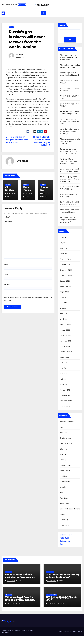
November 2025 (66, 275)
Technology (64, 520)
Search (62, 25)
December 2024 (66, 335)
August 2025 (64, 292)
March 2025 (64, 319)
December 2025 (66, 270)
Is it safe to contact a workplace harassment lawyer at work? (68, 220)
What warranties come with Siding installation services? (70, 141)
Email (6, 274)
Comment (8, 222)
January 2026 (65, 265)
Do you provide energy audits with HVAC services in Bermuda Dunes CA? (69, 151)
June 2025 (64, 303)
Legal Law (64, 476)
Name (6, 264)
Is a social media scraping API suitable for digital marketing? (69, 131)
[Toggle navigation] (43, 13)
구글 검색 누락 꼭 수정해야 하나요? (61, 598)
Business (63, 432)
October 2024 (65, 346)
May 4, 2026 (11, 603)
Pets (61, 492)
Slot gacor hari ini (66, 535)
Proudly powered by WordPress (11, 630)
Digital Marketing (66, 443)
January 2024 (65, 395)
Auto (61, 427)
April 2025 (63, 314)
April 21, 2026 (52, 603)
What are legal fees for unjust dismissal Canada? (20, 598)
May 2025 (63, 308)
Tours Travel (64, 525)
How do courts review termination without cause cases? (69, 121)
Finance (11, 26)
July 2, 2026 (11, 581)
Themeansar (5, 632)
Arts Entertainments (67, 422)
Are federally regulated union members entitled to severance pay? (69, 179)
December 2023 (66, 401)
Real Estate (64, 498)
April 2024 (63, 379)
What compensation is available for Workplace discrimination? (68, 57)
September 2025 (66, 286)
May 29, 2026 (51, 581)
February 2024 (65, 390)
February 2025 (65, 324)
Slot (61, 544)
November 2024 (66, 341)
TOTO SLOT (64, 538)
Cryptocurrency (65, 438)
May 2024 (63, 373)
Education (63, 449)
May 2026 (63, 243)
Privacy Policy (77, 631)
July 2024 (63, 363)
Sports (62, 514)
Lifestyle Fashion (66, 482)
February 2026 (65, 259)
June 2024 (64, 368)
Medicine (63, 487)
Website (7, 284)
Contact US (68, 631)
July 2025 (63, 297)
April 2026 (63, 248)
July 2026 (63, 237)
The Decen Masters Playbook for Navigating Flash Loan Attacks (69, 161)
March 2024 (64, 384)
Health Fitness (65, 465)
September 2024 (66, 352)
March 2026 (64, 254)
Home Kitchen (65, 471)
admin (21, 55)
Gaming (63, 460)
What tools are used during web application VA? (62, 576)
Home (61, 631)
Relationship (64, 503)
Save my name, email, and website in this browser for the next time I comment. (28, 299)
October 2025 (65, 281)
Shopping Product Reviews (70, 509)
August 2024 (64, 357)
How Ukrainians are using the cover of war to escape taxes (17, 140)
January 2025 (65, 330)
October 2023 (65, 406)
